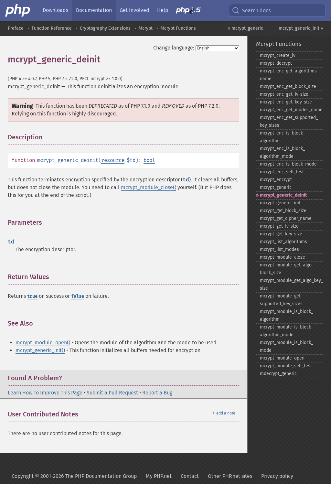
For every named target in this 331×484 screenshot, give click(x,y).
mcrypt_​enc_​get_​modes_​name (291, 110)
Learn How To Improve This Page (45, 393)
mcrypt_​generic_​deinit (283, 195)
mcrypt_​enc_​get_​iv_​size (284, 94)
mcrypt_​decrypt (276, 63)
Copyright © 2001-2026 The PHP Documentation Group (74, 476)
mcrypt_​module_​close (282, 257)
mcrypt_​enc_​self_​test (282, 172)
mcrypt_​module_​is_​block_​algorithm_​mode (286, 331)
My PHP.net (159, 476)
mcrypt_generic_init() (40, 350)
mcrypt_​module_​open (282, 358)
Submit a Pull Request (112, 393)
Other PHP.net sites (230, 476)
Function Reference (52, 28)
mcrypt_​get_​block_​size (283, 210)
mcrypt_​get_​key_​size (281, 234)
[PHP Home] (18, 10)
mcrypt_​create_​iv (277, 55)
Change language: (173, 48)
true (32, 296)
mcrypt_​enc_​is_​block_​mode (288, 164)
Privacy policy (277, 476)
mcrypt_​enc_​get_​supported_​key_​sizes (289, 121)
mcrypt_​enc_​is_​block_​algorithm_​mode (282, 152)
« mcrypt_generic (245, 28)
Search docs (256, 10)
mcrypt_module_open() (43, 342)
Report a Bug (157, 393)
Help (162, 10)
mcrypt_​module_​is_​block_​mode (286, 346)
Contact (190, 476)
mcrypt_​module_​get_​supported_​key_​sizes (281, 300)
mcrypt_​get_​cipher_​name (286, 218)
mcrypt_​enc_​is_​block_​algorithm (282, 137)
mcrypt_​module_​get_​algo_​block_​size (287, 268)
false (77, 296)
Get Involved (134, 10)
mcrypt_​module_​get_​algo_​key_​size (291, 284)
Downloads (55, 10)
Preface (16, 28)
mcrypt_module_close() (148, 187)
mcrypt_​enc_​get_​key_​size (286, 102)
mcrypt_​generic (276, 187)
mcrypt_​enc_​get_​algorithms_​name (289, 74)
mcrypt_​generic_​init (280, 203)
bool (149, 160)
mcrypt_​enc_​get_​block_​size (288, 86)
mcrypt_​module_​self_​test (286, 366)
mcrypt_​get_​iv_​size (279, 226)
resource (112, 160)
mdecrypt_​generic (278, 373)
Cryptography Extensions (105, 28)
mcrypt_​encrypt (276, 179)
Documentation (94, 10)
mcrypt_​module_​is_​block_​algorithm (286, 315)
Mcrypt (146, 28)
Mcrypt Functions (178, 28)
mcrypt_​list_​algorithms (283, 241)
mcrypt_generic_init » (301, 28)
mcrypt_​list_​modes (279, 249)
